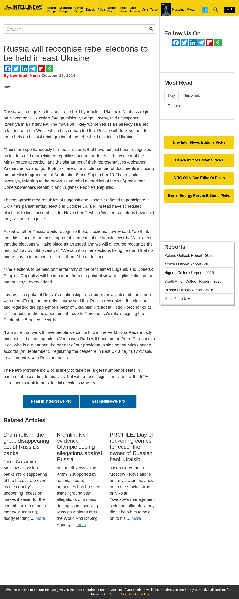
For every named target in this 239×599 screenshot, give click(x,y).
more (40, 518)
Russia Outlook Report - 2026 (188, 290)
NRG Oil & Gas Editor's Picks (199, 178)
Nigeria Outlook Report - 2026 (189, 273)
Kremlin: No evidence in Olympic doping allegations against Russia (79, 447)
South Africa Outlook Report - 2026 (193, 281)
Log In (229, 9)
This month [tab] (177, 106)
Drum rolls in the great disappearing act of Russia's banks (26, 443)
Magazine (177, 9)
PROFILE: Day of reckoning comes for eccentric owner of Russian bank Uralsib (131, 447)
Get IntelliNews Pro (108, 401)
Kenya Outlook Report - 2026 (188, 264)
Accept (114, 594)
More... (191, 9)
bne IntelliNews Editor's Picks (199, 142)
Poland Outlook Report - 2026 (189, 255)
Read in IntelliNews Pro (51, 401)
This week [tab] (191, 96)
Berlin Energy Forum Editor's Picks (199, 196)
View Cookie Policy (135, 594)
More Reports (176, 299)
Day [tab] (171, 96)
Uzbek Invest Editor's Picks (199, 160)
